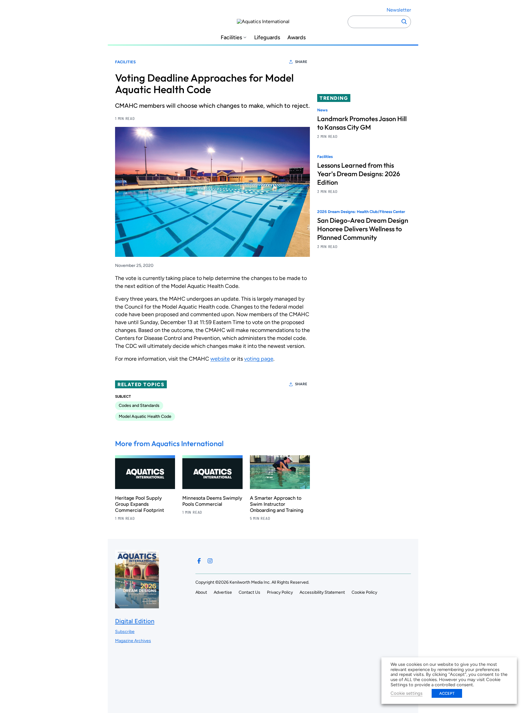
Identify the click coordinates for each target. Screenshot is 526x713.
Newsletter (399, 10)
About (201, 592)
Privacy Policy (280, 592)
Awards (296, 37)
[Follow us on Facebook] (199, 560)
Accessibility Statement (322, 592)
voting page (258, 358)
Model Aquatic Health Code (145, 416)
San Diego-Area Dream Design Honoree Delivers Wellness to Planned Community (362, 229)
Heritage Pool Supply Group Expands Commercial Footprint (139, 504)
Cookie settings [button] (407, 693)
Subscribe (125, 631)
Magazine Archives (133, 640)
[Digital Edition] (137, 605)
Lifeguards (267, 37)
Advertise (223, 592)
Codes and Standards (139, 405)
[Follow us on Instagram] (210, 560)
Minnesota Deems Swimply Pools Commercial (212, 501)
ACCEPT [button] (446, 693)
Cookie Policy (364, 592)
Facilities (231, 37)
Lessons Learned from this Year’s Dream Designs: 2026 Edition (358, 174)
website (220, 358)
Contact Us (249, 592)
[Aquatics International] (263, 21)
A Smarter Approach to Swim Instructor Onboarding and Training (276, 504)
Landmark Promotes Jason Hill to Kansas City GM (362, 122)
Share (301, 62)
